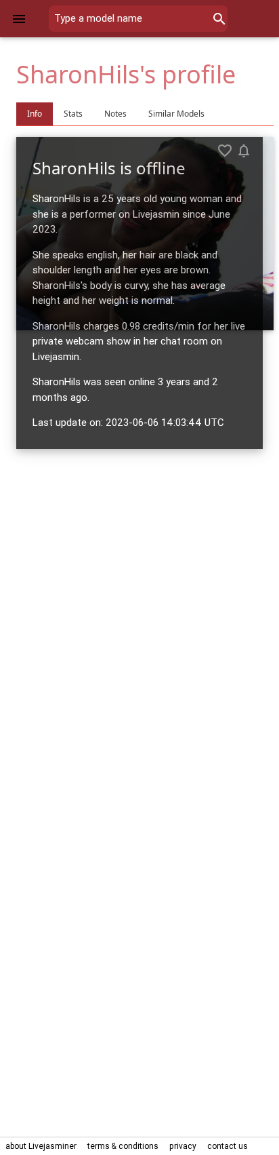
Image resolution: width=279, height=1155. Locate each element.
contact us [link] (227, 1146)
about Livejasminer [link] (41, 1146)
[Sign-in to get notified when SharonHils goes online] (244, 150)
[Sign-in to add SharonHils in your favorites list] (225, 150)
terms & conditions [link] (122, 1146)
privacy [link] (182, 1146)
